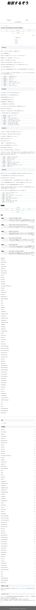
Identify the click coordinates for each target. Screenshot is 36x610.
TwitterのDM (29, 588)
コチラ (21, 588)
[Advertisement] (18, 13)
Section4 (16, 43)
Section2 (16, 40)
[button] (34, 423)
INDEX (17, 37)
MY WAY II (3, 205)
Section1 (16, 39)
